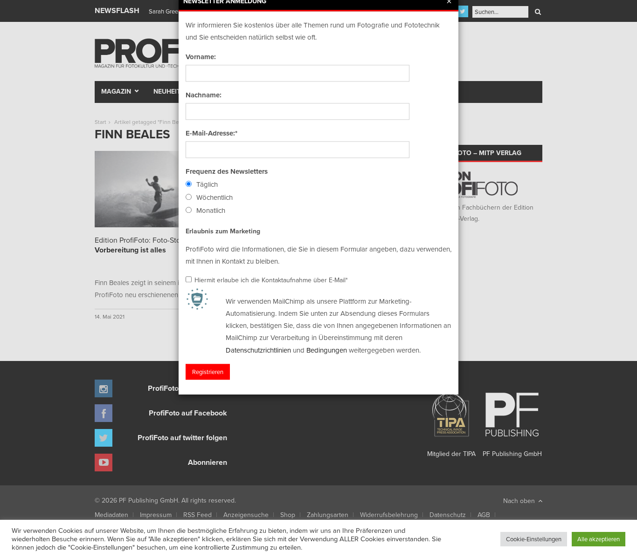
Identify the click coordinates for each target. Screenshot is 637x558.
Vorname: (201, 57)
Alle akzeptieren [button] (598, 539)
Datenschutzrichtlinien (258, 350)
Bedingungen (326, 350)
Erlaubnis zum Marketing (223, 231)
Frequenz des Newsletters (227, 171)
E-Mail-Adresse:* (211, 133)
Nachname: (204, 95)
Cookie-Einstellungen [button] (533, 539)
